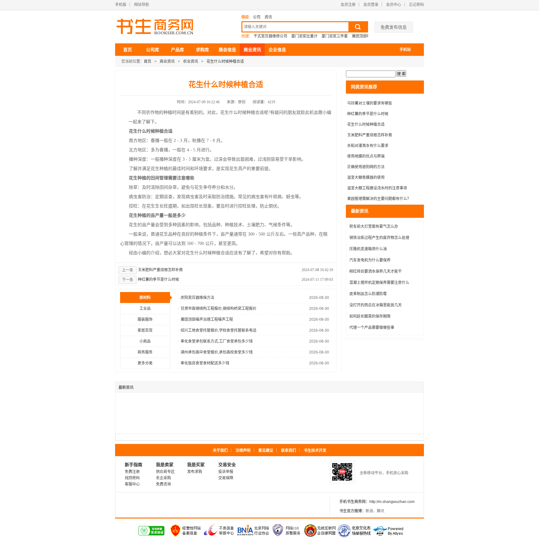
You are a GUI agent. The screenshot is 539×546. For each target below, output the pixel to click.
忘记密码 (416, 4)
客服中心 (132, 484)
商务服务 (145, 352)
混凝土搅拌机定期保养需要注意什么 (378, 282)
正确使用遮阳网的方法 (365, 167)
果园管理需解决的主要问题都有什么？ (378, 199)
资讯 (268, 17)
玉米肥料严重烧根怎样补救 (160, 270)
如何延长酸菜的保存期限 (369, 316)
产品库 (177, 49)
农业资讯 (190, 61)
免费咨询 (163, 484)
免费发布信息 (394, 27)
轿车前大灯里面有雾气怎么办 (373, 226)
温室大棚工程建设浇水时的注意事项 (376, 188)
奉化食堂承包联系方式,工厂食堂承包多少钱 (215, 341)
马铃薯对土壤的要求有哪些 (369, 103)
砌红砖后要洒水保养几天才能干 (375, 271)
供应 (245, 17)
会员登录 (370, 4)
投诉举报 (225, 472)
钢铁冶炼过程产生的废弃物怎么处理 (378, 238)
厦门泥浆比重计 (304, 36)
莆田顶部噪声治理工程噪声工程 (205, 319)
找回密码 (132, 478)
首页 (127, 49)
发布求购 (194, 472)
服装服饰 (145, 319)
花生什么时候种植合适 (225, 61)
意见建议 (265, 450)
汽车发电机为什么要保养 (369, 260)
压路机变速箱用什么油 (367, 249)
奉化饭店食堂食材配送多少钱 (203, 363)
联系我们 (288, 450)
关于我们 (220, 450)
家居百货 (145, 330)
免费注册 (132, 472)
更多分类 (145, 363)
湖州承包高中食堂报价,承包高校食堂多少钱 (215, 352)
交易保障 (225, 478)
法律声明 (243, 450)
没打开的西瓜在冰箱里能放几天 (375, 305)
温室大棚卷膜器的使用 (365, 177)
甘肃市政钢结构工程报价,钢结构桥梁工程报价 (217, 308)
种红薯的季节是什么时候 (158, 279)
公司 (256, 17)
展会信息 (227, 49)
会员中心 (393, 4)
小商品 (145, 341)
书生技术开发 (315, 450)
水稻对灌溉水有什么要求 (367, 146)
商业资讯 (252, 49)
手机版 (120, 4)
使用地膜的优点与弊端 (365, 156)
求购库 (202, 49)
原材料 (145, 297)
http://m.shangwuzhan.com (392, 502)
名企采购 (163, 478)
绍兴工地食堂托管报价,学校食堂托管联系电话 (217, 330)
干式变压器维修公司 (270, 36)
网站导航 (141, 4)
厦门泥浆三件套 (335, 36)
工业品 (145, 308)
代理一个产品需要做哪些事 (371, 327)
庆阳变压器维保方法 (196, 297)
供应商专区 (165, 472)
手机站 (405, 49)
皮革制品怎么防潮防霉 (367, 294)
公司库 (152, 49)
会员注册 (348, 4)
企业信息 (277, 49)
